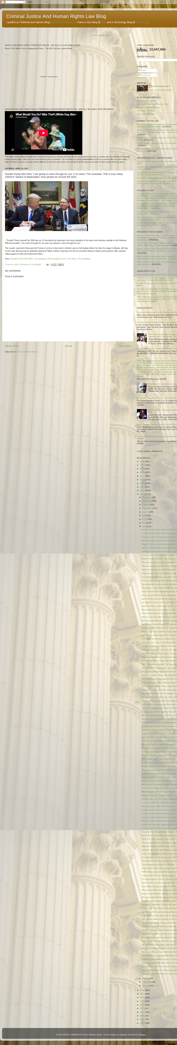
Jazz (103, 22)
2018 (142, 491)
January (146, 986)
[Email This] (52, 264)
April (144, 526)
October (146, 505)
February (146, 982)
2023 (142, 472)
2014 (142, 997)
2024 (142, 469)
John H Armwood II (161, 86)
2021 (142, 480)
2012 (142, 1005)
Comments (145, 75)
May (144, 523)
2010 (142, 1012)
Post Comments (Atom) (27, 352)
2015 (142, 994)
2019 (142, 487)
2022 (142, 476)
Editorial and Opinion (63, 22)
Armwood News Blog (146, 101)
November (147, 501)
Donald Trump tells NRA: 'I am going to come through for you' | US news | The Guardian (50, 259)
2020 (142, 483)
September (147, 508)
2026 (142, 461)
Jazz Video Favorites (146, 114)
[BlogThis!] (54, 264)
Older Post (124, 346)
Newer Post (12, 346)
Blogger (142, 1035)
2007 (142, 1016)
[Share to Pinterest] (62, 264)
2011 (142, 1008)
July (144, 516)
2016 (142, 990)
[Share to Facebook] (60, 264)
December (147, 497)
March (145, 978)
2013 (142, 1001)
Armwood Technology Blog (148, 107)
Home (68, 346)
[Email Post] (47, 264)
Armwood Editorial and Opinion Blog (152, 104)
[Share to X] (57, 264)
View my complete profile (160, 90)
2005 (142, 1023)
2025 (142, 465)
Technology (142, 22)
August (145, 512)
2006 (142, 1019)
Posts (143, 70)
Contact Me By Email (101, 35)
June (144, 519)
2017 (142, 494)
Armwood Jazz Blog (145, 111)
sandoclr (123, 1035)
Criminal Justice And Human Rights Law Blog (56, 16)
